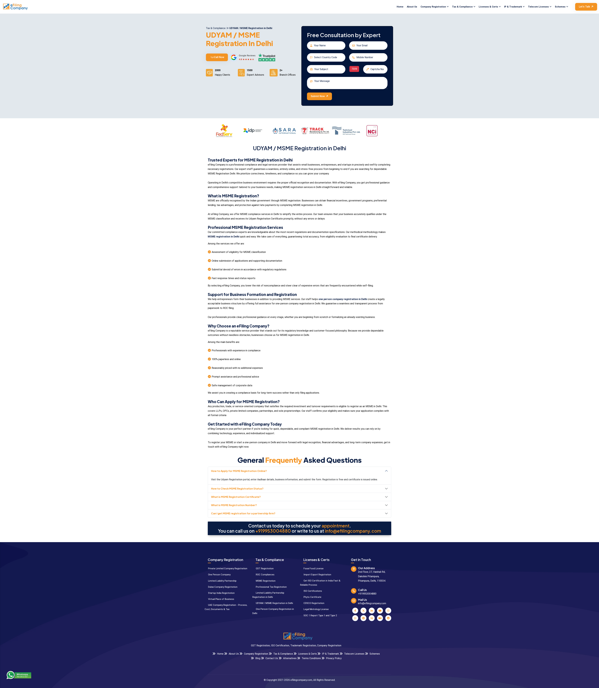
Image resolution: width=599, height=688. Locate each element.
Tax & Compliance (462, 6)
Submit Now (318, 96)
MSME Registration (265, 580)
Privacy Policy (333, 658)
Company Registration (433, 6)
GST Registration (264, 568)
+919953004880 (273, 531)
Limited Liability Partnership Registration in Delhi (268, 594)
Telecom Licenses (538, 6)
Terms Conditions (311, 658)
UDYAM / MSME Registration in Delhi (274, 603)
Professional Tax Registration (271, 587)
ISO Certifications (312, 591)
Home (400, 6)
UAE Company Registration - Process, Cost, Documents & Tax (226, 607)
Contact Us (271, 658)
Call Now (218, 57)
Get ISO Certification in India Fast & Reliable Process (320, 582)
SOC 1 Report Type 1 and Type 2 (320, 615)
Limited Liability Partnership (221, 580)
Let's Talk (584, 6)
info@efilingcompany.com (353, 531)
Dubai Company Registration (222, 587)
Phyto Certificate (312, 597)
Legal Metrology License (316, 609)
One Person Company (219, 574)
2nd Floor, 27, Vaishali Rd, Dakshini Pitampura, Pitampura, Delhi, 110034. (372, 576)
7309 (354, 68)
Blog (257, 658)
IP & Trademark (513, 6)
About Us (412, 6)
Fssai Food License (313, 568)
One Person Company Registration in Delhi (273, 611)
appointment (335, 525)
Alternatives (289, 658)
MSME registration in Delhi (223, 236)
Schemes (560, 6)
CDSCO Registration (313, 603)
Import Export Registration (317, 574)
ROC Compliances (264, 574)
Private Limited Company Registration (227, 568)
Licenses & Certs (488, 6)
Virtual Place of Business (220, 599)
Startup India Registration (221, 593)
